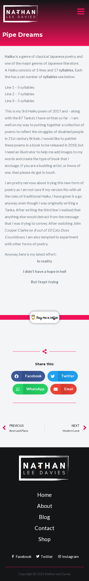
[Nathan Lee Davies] (29, 13)
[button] (28, 376)
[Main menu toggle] (81, 11)
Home (44, 494)
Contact (44, 528)
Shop (44, 539)
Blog (44, 517)
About (44, 505)
